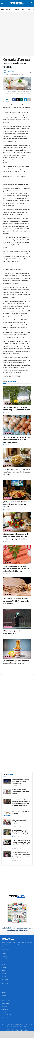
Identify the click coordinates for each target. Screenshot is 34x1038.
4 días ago (6, 412)
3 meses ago (7, 509)
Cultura (4, 976)
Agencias (11, 71)
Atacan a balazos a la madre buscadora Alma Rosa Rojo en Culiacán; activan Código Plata (21, 832)
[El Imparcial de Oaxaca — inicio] (17, 939)
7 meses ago (7, 665)
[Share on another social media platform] (29, 99)
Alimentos (10, 376)
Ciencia (4, 973)
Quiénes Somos (6, 1003)
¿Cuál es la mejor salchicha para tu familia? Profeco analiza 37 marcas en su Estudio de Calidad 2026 (16, 568)
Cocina (18, 376)
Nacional (4, 962)
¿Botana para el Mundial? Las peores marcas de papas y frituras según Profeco (16, 504)
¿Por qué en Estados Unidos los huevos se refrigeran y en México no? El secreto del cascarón (17, 439)
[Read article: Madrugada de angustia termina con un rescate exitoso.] (7, 822)
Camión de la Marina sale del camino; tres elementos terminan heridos (20, 781)
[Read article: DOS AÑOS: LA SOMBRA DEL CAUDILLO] (7, 813)
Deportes (4, 967)
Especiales (26, 9)
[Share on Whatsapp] (21, 99)
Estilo (3, 964)
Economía (4, 959)
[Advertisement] (17, 35)
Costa (3, 990)
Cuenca (4, 995)
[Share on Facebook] (14, 99)
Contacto (4, 1012)
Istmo (3, 987)
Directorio (4, 1006)
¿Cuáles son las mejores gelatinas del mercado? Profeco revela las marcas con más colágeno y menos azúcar (16, 536)
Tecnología (5, 979)
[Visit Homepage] (17, 3)
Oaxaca (16, 9)
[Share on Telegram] (25, 99)
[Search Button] (32, 3)
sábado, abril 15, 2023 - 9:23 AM (16, 74)
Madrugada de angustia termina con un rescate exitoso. (19, 822)
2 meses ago (7, 477)
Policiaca (4, 956)
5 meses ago (7, 606)
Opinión (4, 970)
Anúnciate (5, 1009)
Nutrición (8, 403)
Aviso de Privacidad (7, 1015)
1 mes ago (6, 444)
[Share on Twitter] (18, 99)
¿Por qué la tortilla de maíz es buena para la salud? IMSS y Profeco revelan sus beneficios (16, 600)
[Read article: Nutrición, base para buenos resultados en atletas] (17, 619)
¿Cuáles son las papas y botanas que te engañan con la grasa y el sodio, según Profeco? (16, 471)
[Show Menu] (2, 3)
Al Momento (5, 9)
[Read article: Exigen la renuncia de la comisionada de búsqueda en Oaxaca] (7, 791)
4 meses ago (7, 573)
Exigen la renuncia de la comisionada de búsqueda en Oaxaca (20, 791)
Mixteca (4, 992)
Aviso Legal (5, 1017)
